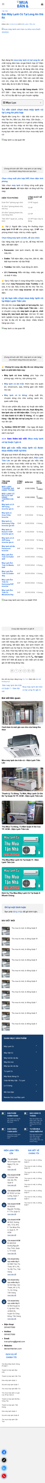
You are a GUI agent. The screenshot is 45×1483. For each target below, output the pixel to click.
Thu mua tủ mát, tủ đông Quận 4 (24, 1024)
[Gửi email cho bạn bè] (25, 671)
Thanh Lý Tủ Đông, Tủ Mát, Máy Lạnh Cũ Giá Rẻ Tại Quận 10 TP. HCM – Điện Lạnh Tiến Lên (22, 794)
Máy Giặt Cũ (8, 1053)
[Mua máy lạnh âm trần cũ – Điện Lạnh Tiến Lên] (22, 746)
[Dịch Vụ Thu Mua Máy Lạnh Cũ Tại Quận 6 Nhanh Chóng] (22, 879)
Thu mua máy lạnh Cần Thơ (10, 1420)
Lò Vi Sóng (8, 1086)
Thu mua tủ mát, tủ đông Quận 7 (24, 949)
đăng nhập (17, 911)
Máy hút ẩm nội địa (11, 1058)
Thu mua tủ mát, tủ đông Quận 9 (24, 928)
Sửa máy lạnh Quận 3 (9, 1380)
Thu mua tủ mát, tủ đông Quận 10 (25, 939)
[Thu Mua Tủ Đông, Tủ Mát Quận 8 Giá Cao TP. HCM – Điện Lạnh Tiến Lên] (22, 812)
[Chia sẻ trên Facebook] (16, 671)
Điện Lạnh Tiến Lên (28, 24)
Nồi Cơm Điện (9, 1092)
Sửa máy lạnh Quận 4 (9, 1411)
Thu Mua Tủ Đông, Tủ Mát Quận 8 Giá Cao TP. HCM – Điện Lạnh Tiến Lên (21, 827)
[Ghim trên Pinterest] (29, 671)
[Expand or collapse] (40, 103)
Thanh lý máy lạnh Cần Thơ (11, 1376)
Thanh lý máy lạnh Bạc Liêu (10, 1371)
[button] (3, 4)
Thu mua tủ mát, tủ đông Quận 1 (24, 1002)
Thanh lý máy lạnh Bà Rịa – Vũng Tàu (11, 1400)
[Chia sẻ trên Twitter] (20, 671)
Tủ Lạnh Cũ (8, 1071)
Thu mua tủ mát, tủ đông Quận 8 (24, 960)
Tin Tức (5, 11)
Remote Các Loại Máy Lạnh (14, 1097)
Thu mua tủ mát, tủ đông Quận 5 (24, 1013)
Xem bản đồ (12, 1169)
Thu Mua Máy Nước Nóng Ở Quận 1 (11, 1365)
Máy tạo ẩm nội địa (11, 1066)
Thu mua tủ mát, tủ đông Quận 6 (24, 981)
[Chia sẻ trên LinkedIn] (33, 671)
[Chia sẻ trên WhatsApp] (12, 671)
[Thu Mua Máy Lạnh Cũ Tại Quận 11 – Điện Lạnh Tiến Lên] (22, 846)
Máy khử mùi (9, 1062)
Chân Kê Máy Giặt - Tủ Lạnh (14, 1080)
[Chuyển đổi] (36, 1045)
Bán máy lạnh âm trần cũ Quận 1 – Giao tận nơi (12, 688)
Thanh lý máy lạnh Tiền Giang (10, 1406)
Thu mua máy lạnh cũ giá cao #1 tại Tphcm (11, 1394)
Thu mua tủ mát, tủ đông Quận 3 (24, 970)
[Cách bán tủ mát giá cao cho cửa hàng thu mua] (22, 713)
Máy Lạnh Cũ (9, 1046)
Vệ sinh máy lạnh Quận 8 (10, 1415)
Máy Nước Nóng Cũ (11, 1076)
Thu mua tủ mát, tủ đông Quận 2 (24, 992)
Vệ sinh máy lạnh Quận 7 (10, 1384)
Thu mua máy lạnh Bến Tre (11, 1389)
